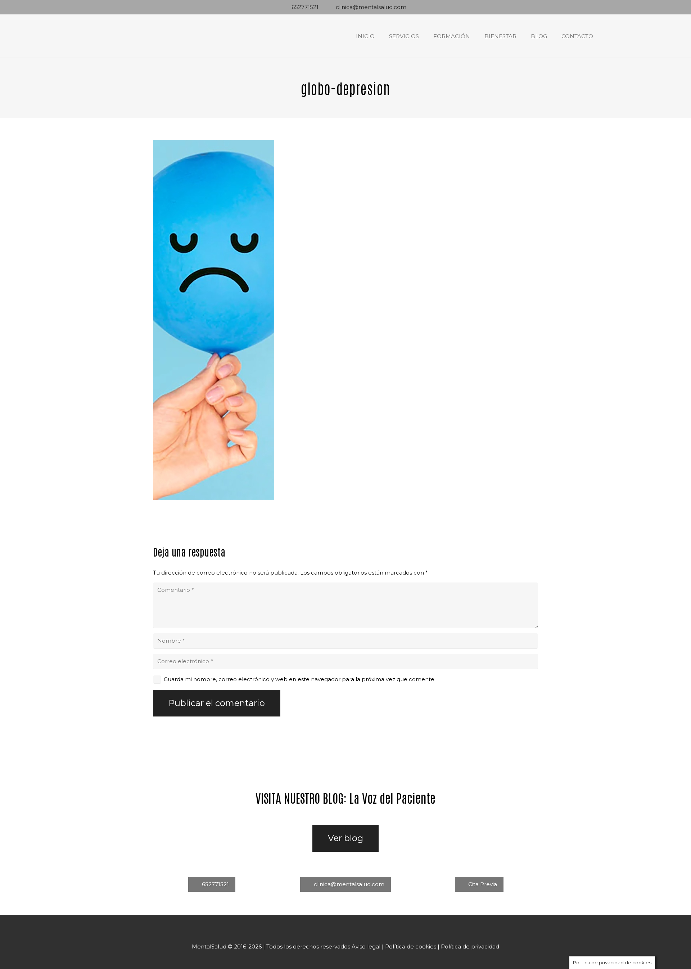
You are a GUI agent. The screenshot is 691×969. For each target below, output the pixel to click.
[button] (424, 36)
